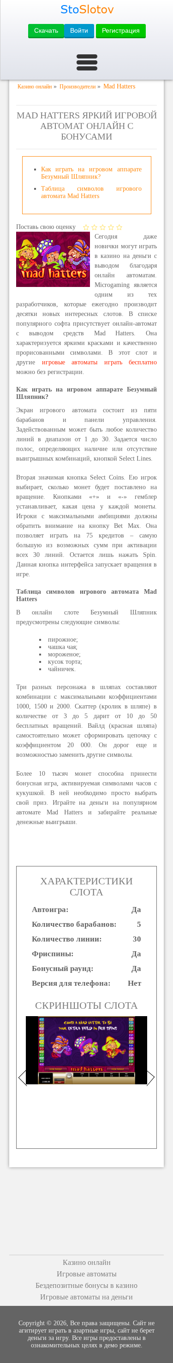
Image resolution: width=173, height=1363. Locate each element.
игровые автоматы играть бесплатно (99, 362)
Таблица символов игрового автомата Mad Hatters (91, 192)
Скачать (46, 30)
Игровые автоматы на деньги (86, 1297)
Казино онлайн (87, 1262)
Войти (79, 30)
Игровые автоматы (87, 1274)
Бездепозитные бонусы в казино (86, 1285)
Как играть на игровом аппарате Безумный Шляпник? (91, 173)
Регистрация (121, 30)
